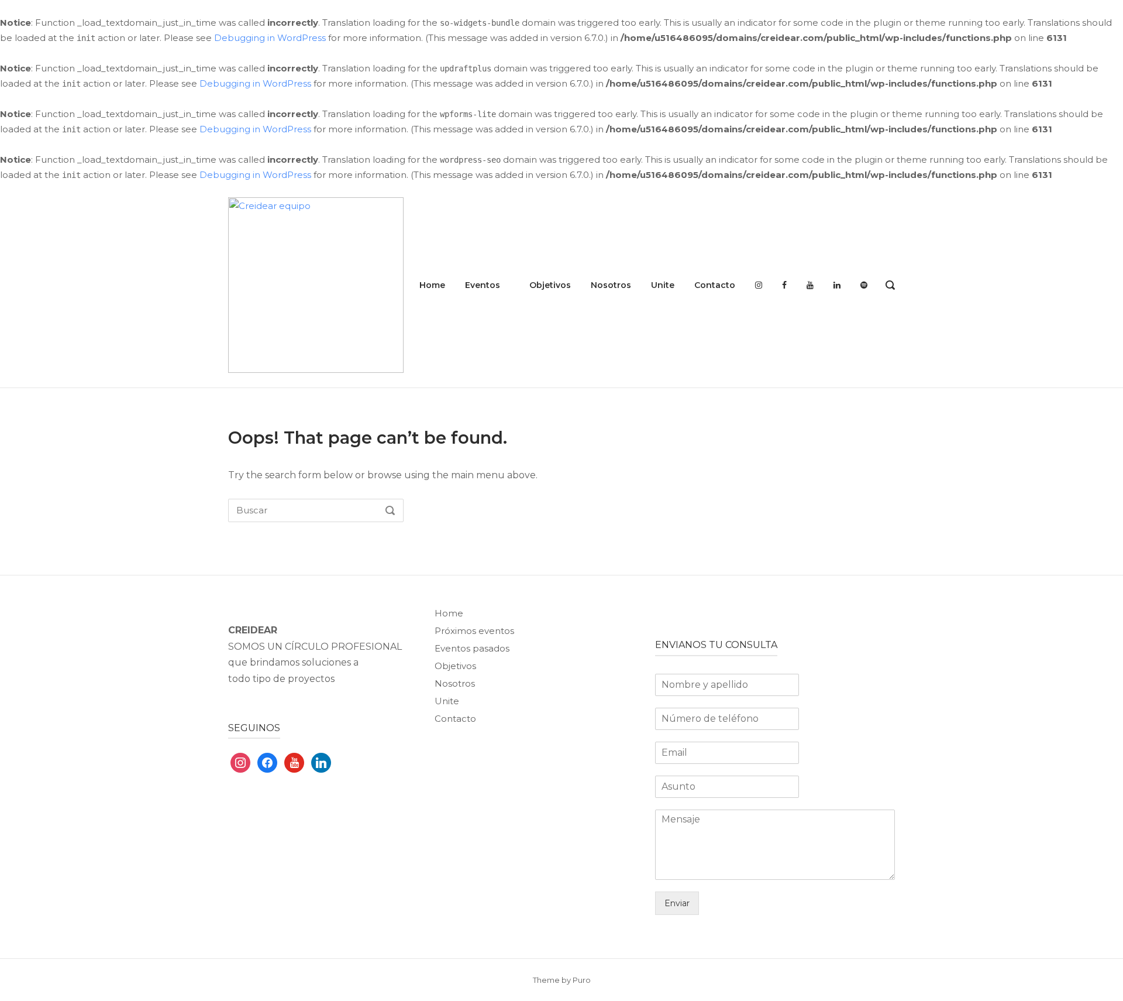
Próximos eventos (474, 630)
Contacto (714, 285)
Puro (582, 980)
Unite (662, 285)
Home (432, 285)
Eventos (482, 285)
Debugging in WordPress (270, 37)
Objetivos (550, 285)
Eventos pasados (472, 648)
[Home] (316, 284)
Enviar (677, 903)
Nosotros (611, 285)
